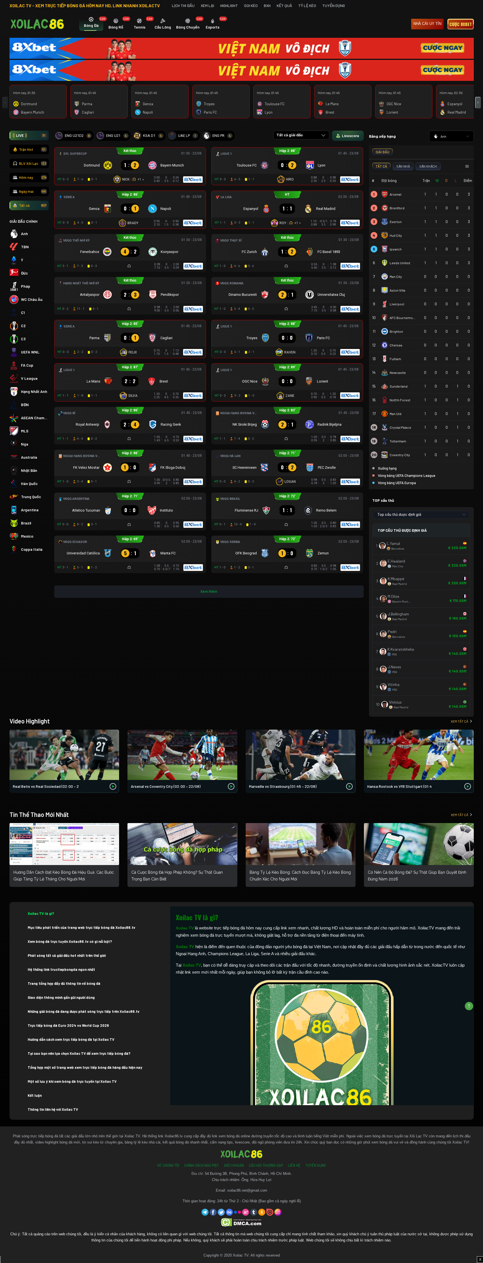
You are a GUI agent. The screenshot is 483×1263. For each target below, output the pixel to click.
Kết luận (35, 1095)
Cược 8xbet (460, 24)
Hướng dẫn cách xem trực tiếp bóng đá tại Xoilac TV (71, 1039)
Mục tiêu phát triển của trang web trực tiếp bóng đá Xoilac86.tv (81, 927)
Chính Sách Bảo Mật (201, 1165)
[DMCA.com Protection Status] (241, 1222)
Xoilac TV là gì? (41, 913)
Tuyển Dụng (333, 5)
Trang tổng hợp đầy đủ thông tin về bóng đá (64, 983)
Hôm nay (32, 177)
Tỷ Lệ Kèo (307, 5)
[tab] (91, 24)
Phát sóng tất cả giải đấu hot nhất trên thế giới (67, 955)
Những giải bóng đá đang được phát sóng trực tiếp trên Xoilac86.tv (83, 1011)
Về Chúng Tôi (168, 1165)
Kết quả (284, 5)
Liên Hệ (294, 1165)
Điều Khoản (234, 1165)
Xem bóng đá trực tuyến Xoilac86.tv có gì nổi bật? (70, 941)
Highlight (229, 5)
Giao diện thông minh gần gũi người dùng (61, 997)
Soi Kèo (251, 5)
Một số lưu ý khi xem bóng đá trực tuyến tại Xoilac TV (72, 1081)
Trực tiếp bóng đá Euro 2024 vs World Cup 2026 (68, 1025)
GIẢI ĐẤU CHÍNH (23, 221)
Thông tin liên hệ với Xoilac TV (53, 1109)
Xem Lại (207, 5)
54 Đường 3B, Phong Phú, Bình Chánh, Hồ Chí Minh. (248, 1173)
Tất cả (33, 205)
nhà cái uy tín (427, 24)
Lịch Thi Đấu (183, 5)
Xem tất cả (459, 721)
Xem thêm (208, 591)
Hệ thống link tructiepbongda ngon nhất (61, 969)
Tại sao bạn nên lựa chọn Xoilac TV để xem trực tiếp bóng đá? (79, 1053)
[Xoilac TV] (37, 24)
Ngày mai (32, 191)
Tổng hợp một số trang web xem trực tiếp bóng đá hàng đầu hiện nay (85, 1067)
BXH (267, 5)
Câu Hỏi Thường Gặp (266, 1165)
